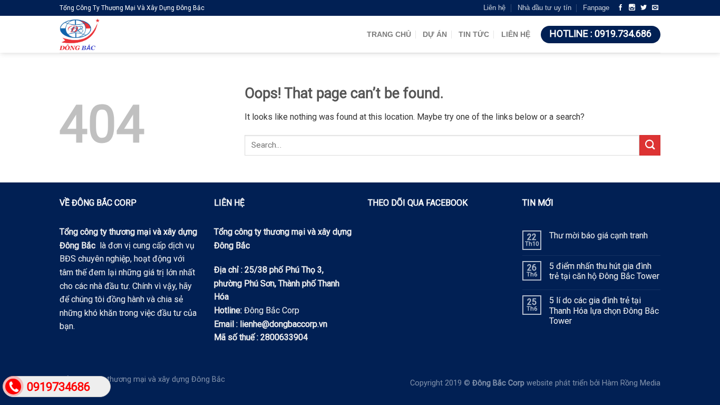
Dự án (435, 34)
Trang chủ (389, 34)
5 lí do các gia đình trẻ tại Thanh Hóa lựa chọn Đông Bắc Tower (604, 310)
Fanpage (596, 8)
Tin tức (474, 34)
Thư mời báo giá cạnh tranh (598, 235)
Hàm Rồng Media (631, 383)
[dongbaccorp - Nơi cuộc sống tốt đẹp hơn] (125, 34)
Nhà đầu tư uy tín (544, 8)
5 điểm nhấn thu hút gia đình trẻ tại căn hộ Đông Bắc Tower (604, 271)
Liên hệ (494, 8)
